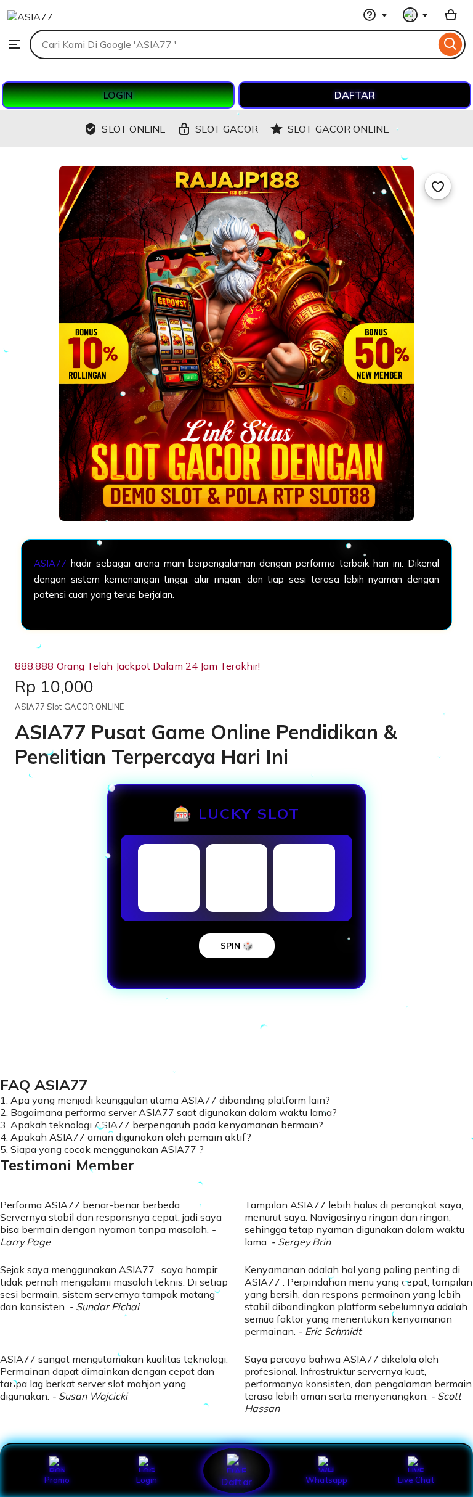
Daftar (236, 1481)
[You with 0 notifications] (415, 15)
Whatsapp (326, 1480)
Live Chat (416, 1480)
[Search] (450, 44)
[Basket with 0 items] (451, 15)
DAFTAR (354, 95)
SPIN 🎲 (236, 946)
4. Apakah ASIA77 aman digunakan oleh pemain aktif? (125, 1137)
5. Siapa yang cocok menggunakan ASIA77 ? (102, 1149)
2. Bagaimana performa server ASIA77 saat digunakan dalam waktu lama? (168, 1112)
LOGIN (118, 95)
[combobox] (232, 44)
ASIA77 (52, 563)
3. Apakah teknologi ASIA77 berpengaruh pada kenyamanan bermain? (161, 1124)
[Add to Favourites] (438, 186)
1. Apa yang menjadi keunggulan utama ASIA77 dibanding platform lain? (165, 1100)
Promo (57, 1480)
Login (146, 1480)
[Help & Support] (375, 15)
